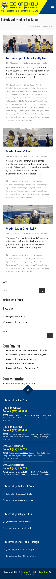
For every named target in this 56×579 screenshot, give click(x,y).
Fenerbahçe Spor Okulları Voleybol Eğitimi (26, 58)
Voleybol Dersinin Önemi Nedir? (21, 228)
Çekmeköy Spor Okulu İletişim (20, 549)
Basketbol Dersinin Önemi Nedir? (22, 368)
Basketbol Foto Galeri (16, 322)
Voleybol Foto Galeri (16, 316)
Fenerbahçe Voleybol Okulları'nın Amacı (29, 95)
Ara (5, 331)
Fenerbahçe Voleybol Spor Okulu (20, 191)
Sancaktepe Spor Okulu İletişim (21, 556)
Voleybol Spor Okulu (23, 117)
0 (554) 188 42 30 (18, 449)
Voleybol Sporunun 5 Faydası (19, 151)
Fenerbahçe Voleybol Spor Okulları (21, 98)
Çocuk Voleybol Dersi (19, 85)
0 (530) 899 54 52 (18, 411)
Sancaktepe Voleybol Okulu (19, 528)
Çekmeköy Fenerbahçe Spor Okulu (34, 572)
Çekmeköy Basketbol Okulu (19, 494)
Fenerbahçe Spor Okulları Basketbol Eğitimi (27, 350)
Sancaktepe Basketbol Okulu (19, 500)
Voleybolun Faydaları (24, 120)
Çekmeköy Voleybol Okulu (18, 522)
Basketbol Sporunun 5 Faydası (21, 359)
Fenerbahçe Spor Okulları (37, 63)
